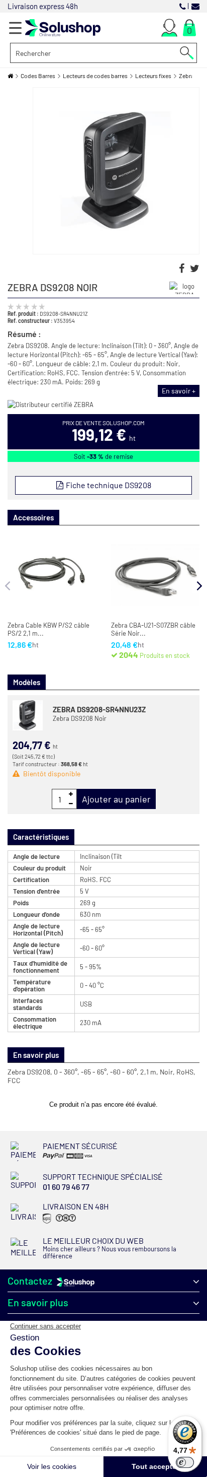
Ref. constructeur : (30, 320)
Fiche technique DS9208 (107, 485)
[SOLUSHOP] (62, 28)
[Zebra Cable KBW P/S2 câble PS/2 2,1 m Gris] (52, 574)
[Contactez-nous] (195, 6)
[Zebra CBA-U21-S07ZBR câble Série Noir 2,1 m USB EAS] (155, 574)
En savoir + (178, 390)
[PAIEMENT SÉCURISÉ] (75, 1158)
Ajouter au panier (116, 798)
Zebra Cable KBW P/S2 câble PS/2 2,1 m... (48, 629)
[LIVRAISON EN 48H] (58, 1223)
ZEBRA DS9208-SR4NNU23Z (99, 709)
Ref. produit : (23, 313)
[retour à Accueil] (10, 76)
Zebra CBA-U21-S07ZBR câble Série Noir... (153, 629)
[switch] (185, 1462)
